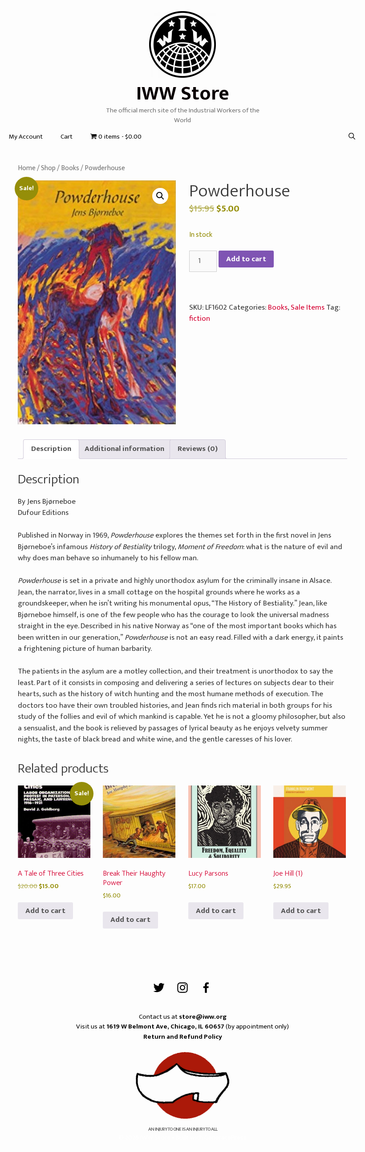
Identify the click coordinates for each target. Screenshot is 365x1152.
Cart (67, 136)
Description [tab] (51, 448)
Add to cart (246, 259)
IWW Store (182, 93)
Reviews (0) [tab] (198, 448)
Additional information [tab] (124, 448)
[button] (160, 196)
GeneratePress (225, 1137)
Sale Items (307, 307)
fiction (199, 318)
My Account (26, 136)
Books (70, 168)
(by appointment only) (197, 1026)
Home (27, 168)
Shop (48, 168)
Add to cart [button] (45, 911)
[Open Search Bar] (352, 137)
